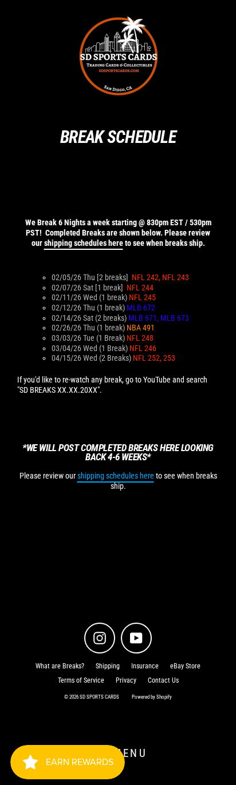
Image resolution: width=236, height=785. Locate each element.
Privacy (126, 680)
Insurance (145, 666)
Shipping (108, 666)
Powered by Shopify (152, 697)
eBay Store (185, 666)
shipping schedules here (83, 243)
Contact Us (163, 680)
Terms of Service (81, 680)
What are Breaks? (60, 666)
